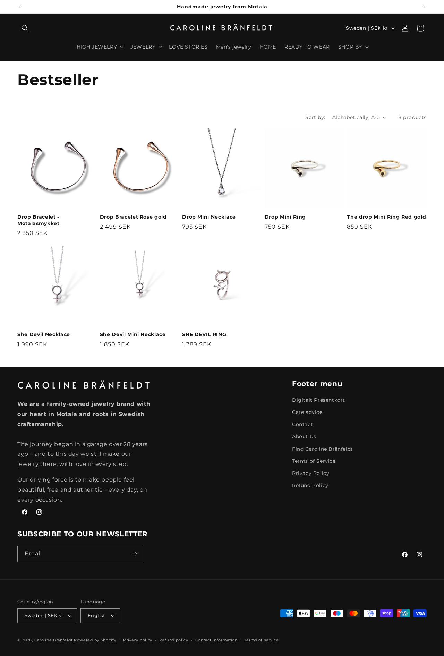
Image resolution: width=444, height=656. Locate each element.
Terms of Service (314, 461)
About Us (304, 436)
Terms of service (262, 640)
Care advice (307, 412)
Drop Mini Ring (285, 217)
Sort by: (315, 117)
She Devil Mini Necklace (133, 334)
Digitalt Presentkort (318, 400)
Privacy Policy (310, 473)
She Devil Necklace (43, 334)
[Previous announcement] (19, 6)
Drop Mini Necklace (209, 217)
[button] (25, 28)
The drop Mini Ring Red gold (386, 217)
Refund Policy (310, 485)
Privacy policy (137, 640)
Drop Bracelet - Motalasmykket (38, 220)
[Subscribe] (134, 554)
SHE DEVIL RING (204, 334)
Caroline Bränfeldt (53, 640)
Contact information (216, 640)
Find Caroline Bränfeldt (322, 449)
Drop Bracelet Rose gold (133, 217)
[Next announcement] (424, 6)
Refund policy (173, 640)
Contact (302, 424)
